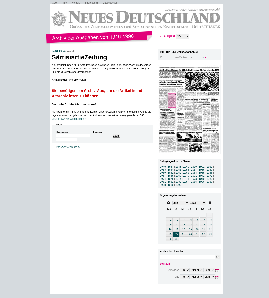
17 (176, 229)
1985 (194, 181)
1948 (178, 166)
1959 (209, 169)
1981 (163, 181)
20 (197, 229)
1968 (171, 175)
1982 (171, 181)
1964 (194, 172)
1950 (194, 166)
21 (203, 229)
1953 (163, 169)
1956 (186, 169)
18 (183, 229)
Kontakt (76, 2)
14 (203, 224)
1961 (171, 172)
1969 (178, 175)
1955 (178, 169)
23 (170, 234)
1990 (178, 185)
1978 (194, 178)
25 (183, 234)
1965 (202, 172)
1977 (186, 178)
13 (197, 224)
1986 (202, 181)
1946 (163, 166)
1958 (202, 169)
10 (176, 224)
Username (62, 132)
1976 (178, 178)
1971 (194, 175)
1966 (209, 172)
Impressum (91, 2)
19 (190, 229)
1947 (171, 166)
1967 (163, 175)
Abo (54, 2)
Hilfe (64, 2)
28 (203, 234)
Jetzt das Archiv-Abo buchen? (69, 118)
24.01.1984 (58, 51)
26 (190, 234)
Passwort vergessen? (68, 147)
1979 (202, 178)
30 (170, 239)
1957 (194, 169)
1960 (163, 172)
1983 (178, 181)
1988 (163, 185)
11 (183, 224)
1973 (209, 175)
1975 (171, 178)
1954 (171, 169)
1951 (202, 166)
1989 (171, 185)
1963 (186, 172)
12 (190, 224)
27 (197, 234)
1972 (202, 175)
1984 (186, 181)
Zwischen (173, 270)
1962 (178, 172)
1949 (186, 166)
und (177, 276)
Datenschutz (110, 2)
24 (176, 234)
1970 (186, 175)
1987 (209, 181)
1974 (163, 178)
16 (170, 229)
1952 (209, 166)
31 (176, 239)
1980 (209, 178)
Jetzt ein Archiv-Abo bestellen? (74, 104)
